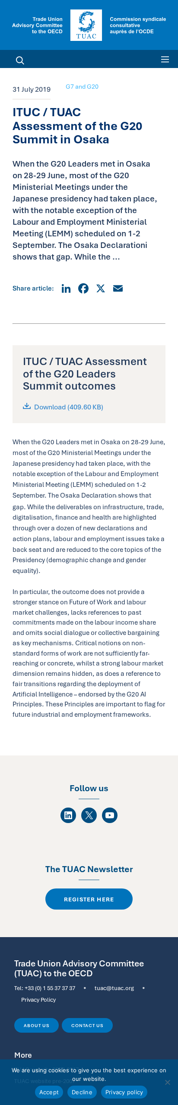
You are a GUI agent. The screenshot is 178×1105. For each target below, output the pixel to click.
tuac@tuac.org (114, 988)
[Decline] (167, 1082)
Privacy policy (124, 1092)
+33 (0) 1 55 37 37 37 (50, 988)
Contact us (87, 1025)
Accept (49, 1092)
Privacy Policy (38, 999)
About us (36, 1025)
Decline (82, 1092)
